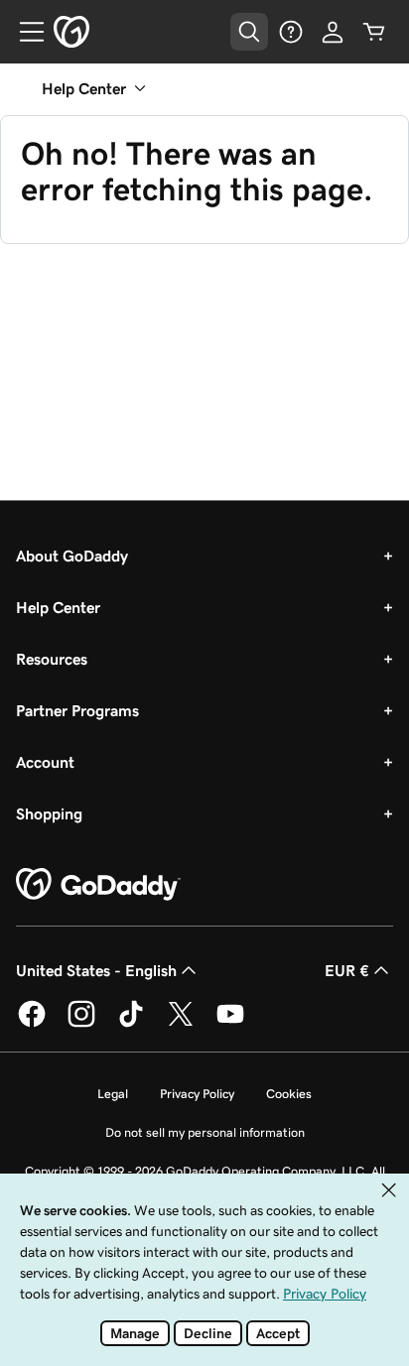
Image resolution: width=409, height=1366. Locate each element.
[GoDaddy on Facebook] (32, 1024)
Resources (51, 659)
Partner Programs (77, 710)
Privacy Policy (197, 1093)
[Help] (291, 32)
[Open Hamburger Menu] (24, 32)
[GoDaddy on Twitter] (181, 1024)
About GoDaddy (72, 555)
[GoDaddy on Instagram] (81, 1024)
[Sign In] (332, 32)
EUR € (347, 970)
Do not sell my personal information (205, 1132)
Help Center (58, 607)
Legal (112, 1093)
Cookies (289, 1093)
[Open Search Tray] (249, 32)
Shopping (49, 813)
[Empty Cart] (374, 32)
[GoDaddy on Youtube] (230, 1024)
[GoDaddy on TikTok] (131, 1024)
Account (45, 762)
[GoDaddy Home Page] (98, 885)
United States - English (96, 970)
